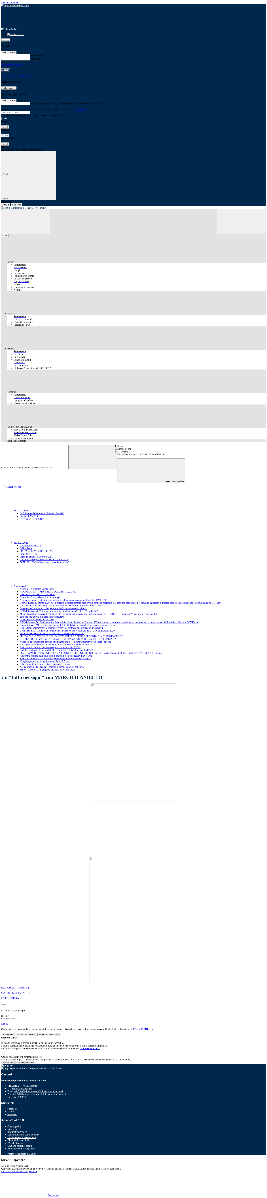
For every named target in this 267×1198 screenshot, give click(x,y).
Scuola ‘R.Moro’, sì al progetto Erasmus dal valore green (47, 669)
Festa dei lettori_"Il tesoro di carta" (37, 556)
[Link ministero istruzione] (15, 5)
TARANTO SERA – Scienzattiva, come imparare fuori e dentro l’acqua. (55, 658)
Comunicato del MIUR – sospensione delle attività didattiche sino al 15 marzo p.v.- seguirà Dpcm (67, 625)
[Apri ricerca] (241, 221)
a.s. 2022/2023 (21, 510)
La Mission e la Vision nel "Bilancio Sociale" (42, 513)
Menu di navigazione (174, 481)
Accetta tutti (48, 1035)
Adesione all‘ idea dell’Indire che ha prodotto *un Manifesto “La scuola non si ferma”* (62, 605)
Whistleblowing (15, 1143)
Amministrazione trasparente (21, 1148)
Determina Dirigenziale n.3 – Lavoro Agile (41, 597)
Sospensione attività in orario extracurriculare (42, 616)
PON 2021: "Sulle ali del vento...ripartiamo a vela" (44, 562)
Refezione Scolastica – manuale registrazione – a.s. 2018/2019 (50, 647)
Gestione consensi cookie (19, 1145)
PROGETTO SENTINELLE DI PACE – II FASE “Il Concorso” (52, 633)
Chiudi (5, 127)
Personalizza (8, 1035)
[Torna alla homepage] (133, 207)
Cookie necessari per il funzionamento (20, 1056)
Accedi (5, 40)
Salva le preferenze (25, 1063)
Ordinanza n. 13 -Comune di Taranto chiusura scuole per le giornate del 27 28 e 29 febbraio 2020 (67, 630)
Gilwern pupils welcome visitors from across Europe (45, 664)
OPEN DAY (26, 548)
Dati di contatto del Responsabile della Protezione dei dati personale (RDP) (56, 650)
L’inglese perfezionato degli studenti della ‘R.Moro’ (45, 661)
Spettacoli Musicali (29, 516)
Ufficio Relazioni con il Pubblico (23, 1134)
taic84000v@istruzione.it (38, 1091)
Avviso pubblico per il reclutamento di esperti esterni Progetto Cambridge (55, 644)
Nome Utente (37, 55)
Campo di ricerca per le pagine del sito (20, 467)
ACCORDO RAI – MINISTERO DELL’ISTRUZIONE (48, 591)
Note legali (12, 1129)
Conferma (16, 205)
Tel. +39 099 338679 (22, 1088)
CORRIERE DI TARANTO (15, 993)
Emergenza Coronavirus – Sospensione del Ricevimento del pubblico (53, 608)
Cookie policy (14, 1126)
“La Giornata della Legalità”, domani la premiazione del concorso (52, 667)
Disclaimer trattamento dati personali (19, 1171)
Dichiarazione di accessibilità (21, 1137)
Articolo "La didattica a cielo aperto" (38, 589)
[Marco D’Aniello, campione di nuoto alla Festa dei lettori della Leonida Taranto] (133, 853)
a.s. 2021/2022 (124, 451)
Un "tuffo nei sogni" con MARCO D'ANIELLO (44, 559)
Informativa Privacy (17, 1132)
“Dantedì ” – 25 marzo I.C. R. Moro (37, 594)
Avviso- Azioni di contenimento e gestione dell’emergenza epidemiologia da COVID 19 (63, 600)
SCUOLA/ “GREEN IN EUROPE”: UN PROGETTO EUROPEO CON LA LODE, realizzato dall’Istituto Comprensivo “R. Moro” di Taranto (91, 653)
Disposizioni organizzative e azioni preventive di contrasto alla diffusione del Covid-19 (62, 628)
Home (120, 446)
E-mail (33, 103)
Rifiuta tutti (26, 1035)
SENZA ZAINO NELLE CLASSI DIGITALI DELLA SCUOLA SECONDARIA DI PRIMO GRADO (71, 636)
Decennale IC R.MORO (32, 519)
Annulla (5, 205)
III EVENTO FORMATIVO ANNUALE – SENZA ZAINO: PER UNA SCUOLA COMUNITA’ (68, 639)
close (4, 235)
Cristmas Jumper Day (30, 545)
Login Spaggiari (80, 109)
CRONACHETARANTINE (15, 987)
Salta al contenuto (10, 2)
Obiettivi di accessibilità (19, 1140)
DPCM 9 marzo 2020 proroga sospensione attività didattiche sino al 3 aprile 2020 (59, 611)
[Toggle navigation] (25, 221)
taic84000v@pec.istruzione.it (39, 1094)
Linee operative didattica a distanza (37, 619)
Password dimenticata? (12, 64)
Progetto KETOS (28, 554)
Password (35, 58)
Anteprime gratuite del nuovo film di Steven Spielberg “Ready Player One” (56, 655)
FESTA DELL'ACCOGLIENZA (36, 551)
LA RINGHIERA (10, 998)
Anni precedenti (22, 586)
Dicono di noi (124, 449)
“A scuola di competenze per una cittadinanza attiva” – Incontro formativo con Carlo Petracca (65, 641)
